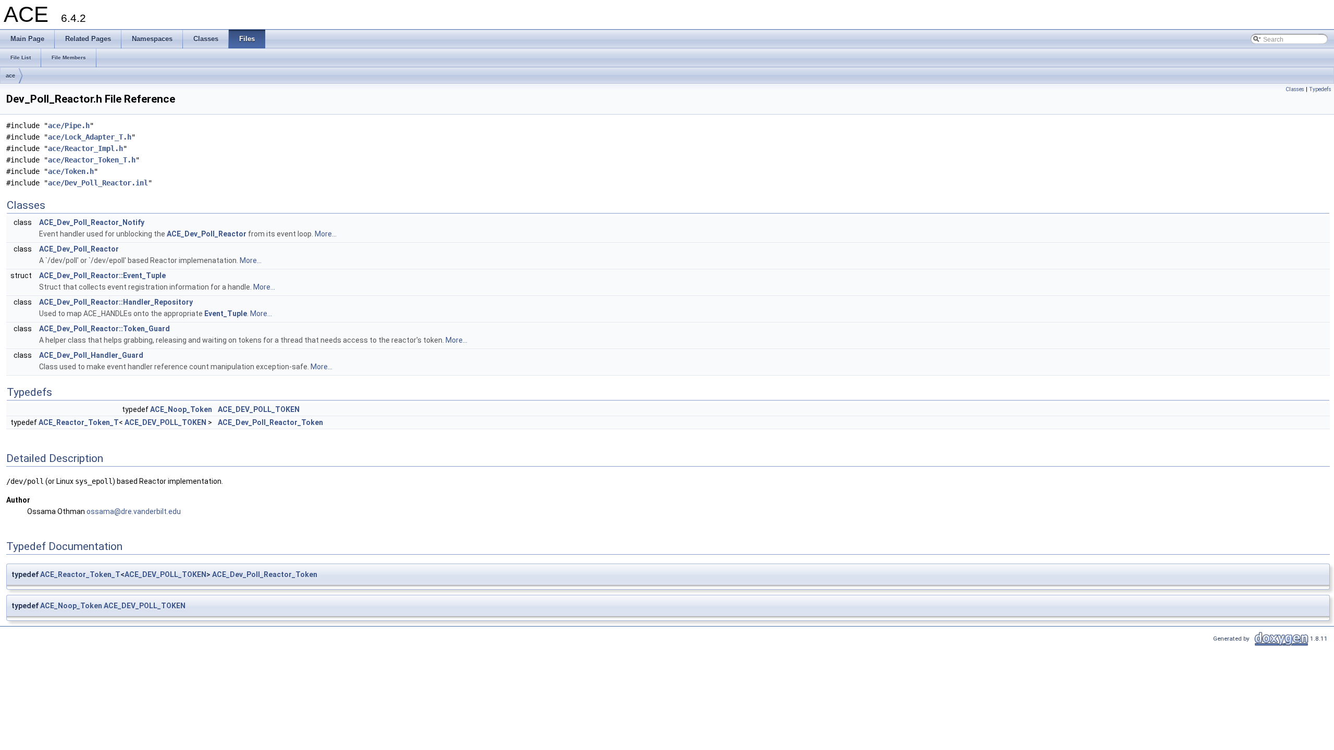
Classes (1295, 89)
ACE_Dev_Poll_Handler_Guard (91, 355)
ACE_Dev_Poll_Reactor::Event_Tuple (102, 275)
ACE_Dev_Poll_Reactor (206, 234)
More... (326, 234)
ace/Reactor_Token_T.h (91, 160)
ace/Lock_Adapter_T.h (89, 137)
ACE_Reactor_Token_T (79, 422)
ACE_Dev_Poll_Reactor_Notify (91, 222)
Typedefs (1320, 89)
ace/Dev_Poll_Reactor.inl (98, 183)
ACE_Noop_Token (181, 409)
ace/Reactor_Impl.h (85, 148)
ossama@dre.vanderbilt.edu (134, 511)
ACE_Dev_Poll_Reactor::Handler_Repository (116, 302)
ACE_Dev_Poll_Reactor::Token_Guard (104, 328)
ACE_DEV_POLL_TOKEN (259, 409)
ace (10, 75)
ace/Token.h (71, 171)
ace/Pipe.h (69, 125)
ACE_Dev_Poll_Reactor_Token (270, 422)
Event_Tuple (225, 313)
